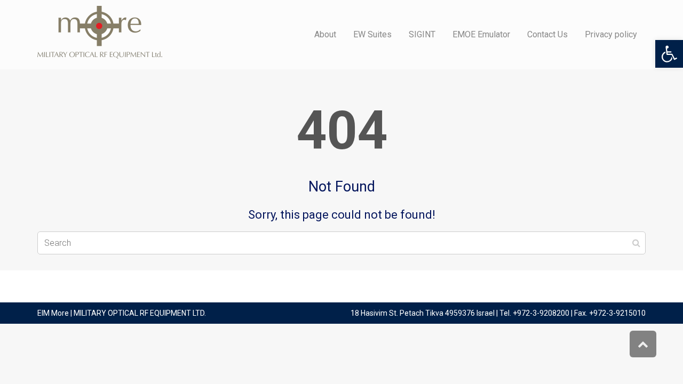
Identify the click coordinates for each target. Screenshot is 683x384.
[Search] (636, 243)
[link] (669, 54)
